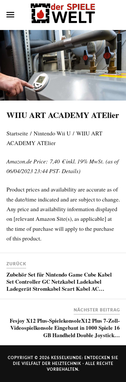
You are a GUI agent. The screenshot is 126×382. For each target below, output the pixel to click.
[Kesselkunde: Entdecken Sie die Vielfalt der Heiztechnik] (63, 14)
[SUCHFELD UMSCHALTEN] (116, 15)
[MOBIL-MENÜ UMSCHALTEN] (10, 15)
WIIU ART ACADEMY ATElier (62, 115)
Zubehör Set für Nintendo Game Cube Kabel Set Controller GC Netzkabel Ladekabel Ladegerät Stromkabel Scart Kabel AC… (59, 281)
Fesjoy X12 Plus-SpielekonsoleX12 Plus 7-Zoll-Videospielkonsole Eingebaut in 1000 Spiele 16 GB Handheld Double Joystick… (65, 328)
